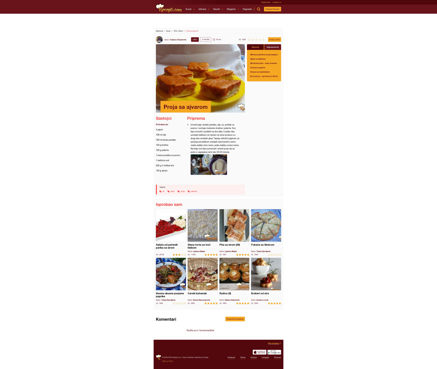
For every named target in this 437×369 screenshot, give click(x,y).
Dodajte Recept (272, 9)
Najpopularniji (273, 47)
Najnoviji (255, 47)
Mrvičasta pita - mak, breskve (263, 63)
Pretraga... (258, 9)
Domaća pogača (257, 67)
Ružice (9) (234, 281)
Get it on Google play (274, 352)
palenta (194, 191)
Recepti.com (169, 8)
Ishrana (202, 9)
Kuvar (188, 9)
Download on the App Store (259, 352)
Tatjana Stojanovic (178, 40)
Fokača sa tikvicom (266, 232)
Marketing (198, 357)
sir (163, 191)
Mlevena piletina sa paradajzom (264, 54)
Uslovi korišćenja (188, 357)
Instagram (265, 357)
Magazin (231, 9)
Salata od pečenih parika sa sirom (171, 232)
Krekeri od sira (266, 281)
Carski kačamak (203, 281)
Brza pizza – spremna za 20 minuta (264, 76)
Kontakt (205, 357)
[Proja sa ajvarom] (215, 164)
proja (183, 191)
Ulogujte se (277, 2)
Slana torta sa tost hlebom (203, 232)
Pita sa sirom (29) (234, 232)
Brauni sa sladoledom (260, 72)
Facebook (231, 357)
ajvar (172, 191)
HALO (171, 361)
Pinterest (277, 357)
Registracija (265, 2)
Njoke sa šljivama (258, 59)
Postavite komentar (235, 319)
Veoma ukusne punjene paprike (171, 281)
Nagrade (247, 9)
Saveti (216, 9)
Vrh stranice (273, 343)
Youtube (253, 357)
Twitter (242, 357)
